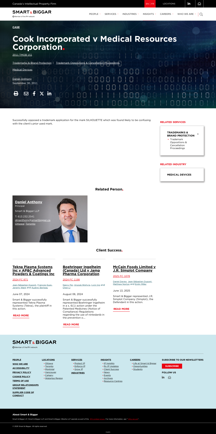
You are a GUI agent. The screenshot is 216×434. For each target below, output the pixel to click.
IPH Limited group (97, 419)
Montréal (49, 369)
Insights (148, 14)
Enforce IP (79, 366)
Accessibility (20, 368)
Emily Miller (140, 284)
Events (107, 375)
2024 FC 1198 (71, 279)
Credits (108, 432)
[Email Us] (199, 3)
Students (137, 369)
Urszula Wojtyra (82, 285)
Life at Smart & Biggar (144, 363)
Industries (129, 14)
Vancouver (50, 372)
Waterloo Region (54, 378)
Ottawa (49, 363)
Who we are (185, 14)
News (107, 372)
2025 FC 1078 (121, 276)
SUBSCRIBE (172, 366)
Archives (108, 378)
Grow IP (78, 369)
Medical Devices (22, 69)
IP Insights (109, 363)
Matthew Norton (121, 284)
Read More (73, 237)
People (93, 14)
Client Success (111, 369)
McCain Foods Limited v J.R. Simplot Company (134, 268)
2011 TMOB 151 (22, 54)
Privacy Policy (21, 372)
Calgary (49, 375)
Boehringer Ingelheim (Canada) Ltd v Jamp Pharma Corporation (82, 270)
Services (110, 14)
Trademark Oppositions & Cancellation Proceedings (88, 62)
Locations (169, 4)
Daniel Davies (120, 281)
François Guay (45, 285)
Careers (165, 14)
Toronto (49, 366)
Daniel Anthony (22, 78)
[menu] (182, 141)
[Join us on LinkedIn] (189, 3)
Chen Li (66, 287)
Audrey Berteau (40, 287)
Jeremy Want (19, 287)
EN (147, 4)
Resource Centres (113, 381)
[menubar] (142, 14)
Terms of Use (20, 381)
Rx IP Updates (111, 366)
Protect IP (79, 363)
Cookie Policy (21, 376)
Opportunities (140, 366)
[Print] (16, 93)
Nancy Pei (68, 285)
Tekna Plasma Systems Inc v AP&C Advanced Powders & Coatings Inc (33, 270)
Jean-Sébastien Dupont (24, 285)
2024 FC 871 (20, 279)
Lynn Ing (95, 285)
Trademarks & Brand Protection (32, 62)
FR (152, 4)
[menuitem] (94, 14)
